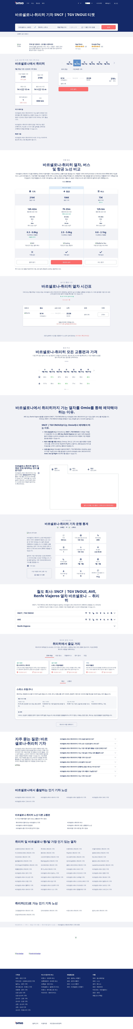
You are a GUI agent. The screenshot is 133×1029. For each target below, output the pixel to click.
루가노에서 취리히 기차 (48, 869)
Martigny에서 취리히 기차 (49, 861)
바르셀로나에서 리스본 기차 (24, 877)
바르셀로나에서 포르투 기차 (50, 885)
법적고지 (35, 1023)
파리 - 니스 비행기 (73, 984)
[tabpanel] (84, 491)
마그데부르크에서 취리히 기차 (25, 853)
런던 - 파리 (96, 993)
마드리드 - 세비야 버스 (48, 993)
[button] (62, 27)
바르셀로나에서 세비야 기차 (50, 797)
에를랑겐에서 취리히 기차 (23, 869)
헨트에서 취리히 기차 (48, 853)
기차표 (18, 975)
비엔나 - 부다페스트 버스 (49, 990)
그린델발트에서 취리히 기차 (24, 911)
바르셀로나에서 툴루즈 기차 (24, 885)
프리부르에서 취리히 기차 (49, 865)
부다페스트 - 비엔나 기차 (24, 987)
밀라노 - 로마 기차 (22, 984)
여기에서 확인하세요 (82, 335)
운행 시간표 (23, 102)
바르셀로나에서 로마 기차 (23, 873)
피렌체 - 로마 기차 (22, 990)
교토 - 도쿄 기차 (21, 1007)
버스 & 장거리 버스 (47, 975)
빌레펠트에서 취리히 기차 (23, 861)
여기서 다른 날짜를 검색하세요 (66, 324)
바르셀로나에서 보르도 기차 (101, 885)
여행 (94, 975)
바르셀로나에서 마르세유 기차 (76, 885)
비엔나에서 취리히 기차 (74, 911)
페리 (43, 3)
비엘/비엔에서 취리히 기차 (100, 849)
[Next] (114, 63)
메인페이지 (18, 925)
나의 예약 (99, 3)
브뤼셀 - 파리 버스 (47, 984)
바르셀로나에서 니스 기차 (49, 889)
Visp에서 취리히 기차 (73, 853)
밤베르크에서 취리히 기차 (100, 853)
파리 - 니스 (96, 981)
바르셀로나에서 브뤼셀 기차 (75, 877)
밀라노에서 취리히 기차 (99, 911)
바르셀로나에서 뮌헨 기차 (100, 873)
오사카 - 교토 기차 (22, 998)
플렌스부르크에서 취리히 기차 (76, 865)
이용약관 (44, 1023)
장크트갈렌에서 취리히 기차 (75, 861)
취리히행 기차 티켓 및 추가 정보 (77, 828)
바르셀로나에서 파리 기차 (100, 797)
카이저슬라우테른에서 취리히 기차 (26, 865)
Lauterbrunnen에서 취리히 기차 (102, 865)
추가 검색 (23, 79)
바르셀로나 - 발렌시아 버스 (50, 987)
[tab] (64, 69)
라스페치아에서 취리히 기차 (75, 857)
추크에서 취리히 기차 (48, 849)
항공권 (38, 3)
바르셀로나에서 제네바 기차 (101, 877)
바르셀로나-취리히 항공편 (24, 825)
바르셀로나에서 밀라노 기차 (50, 873)
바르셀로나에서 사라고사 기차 (102, 889)
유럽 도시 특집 (97, 996)
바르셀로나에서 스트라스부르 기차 (77, 881)
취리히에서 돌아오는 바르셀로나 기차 (28, 822)
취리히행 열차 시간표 (48, 925)
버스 (32, 3)
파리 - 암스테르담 (98, 978)
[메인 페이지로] (21, 3)
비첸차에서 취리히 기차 (74, 849)
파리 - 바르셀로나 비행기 (75, 987)
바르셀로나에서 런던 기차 (100, 869)
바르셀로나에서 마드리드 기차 (25, 797)
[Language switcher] (89, 3)
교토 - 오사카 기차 (22, 1004)
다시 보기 (65, 300)
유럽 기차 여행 (34, 925)
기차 (28, 3)
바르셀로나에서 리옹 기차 (23, 881)
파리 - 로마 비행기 (73, 981)
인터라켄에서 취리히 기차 (49, 911)
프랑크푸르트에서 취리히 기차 (25, 915)
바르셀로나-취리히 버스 (75, 822)
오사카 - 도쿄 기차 (22, 1001)
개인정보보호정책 (55, 1023)
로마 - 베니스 (97, 984)
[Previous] (39, 370)
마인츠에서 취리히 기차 (22, 857)
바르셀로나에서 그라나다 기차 (25, 801)
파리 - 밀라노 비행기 (73, 978)
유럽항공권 (70, 975)
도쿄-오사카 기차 (21, 996)
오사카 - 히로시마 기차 (23, 1010)
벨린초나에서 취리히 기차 (100, 861)
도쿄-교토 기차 (20, 993)
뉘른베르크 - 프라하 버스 (49, 981)
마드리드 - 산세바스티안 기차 (25, 981)
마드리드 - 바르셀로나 (100, 990)
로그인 (116, 3)
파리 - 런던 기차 (21, 978)
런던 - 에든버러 (98, 987)
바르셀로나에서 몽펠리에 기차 (76, 889)
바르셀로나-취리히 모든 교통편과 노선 (79, 825)
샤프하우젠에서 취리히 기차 (50, 857)
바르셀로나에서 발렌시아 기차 (76, 797)
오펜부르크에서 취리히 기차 (24, 849)
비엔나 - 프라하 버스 (48, 978)
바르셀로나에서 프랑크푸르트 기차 (52, 877)
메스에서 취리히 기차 (99, 857)
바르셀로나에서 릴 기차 (48, 881)
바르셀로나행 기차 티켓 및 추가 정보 (27, 828)
